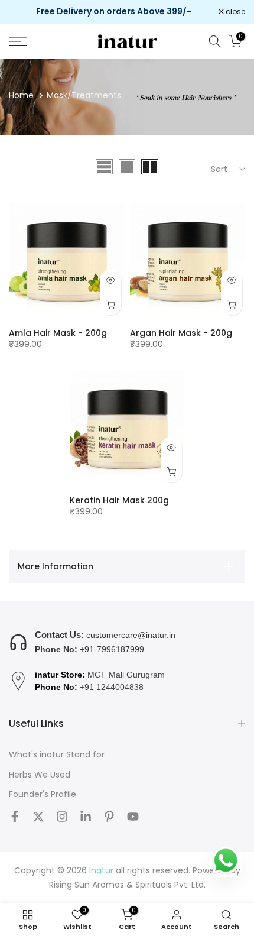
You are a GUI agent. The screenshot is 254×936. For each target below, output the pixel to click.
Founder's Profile (42, 794)
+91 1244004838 (112, 687)
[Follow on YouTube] (133, 816)
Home (21, 95)
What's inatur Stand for (57, 754)
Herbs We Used (39, 774)
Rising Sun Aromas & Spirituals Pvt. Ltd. (127, 884)
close (234, 11)
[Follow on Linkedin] (86, 816)
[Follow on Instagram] (62, 816)
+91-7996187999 (112, 649)
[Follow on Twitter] (38, 816)
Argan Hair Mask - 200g (181, 333)
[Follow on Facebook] (15, 816)
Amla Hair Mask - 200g (58, 333)
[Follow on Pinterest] (109, 816)
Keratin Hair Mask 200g (119, 500)
